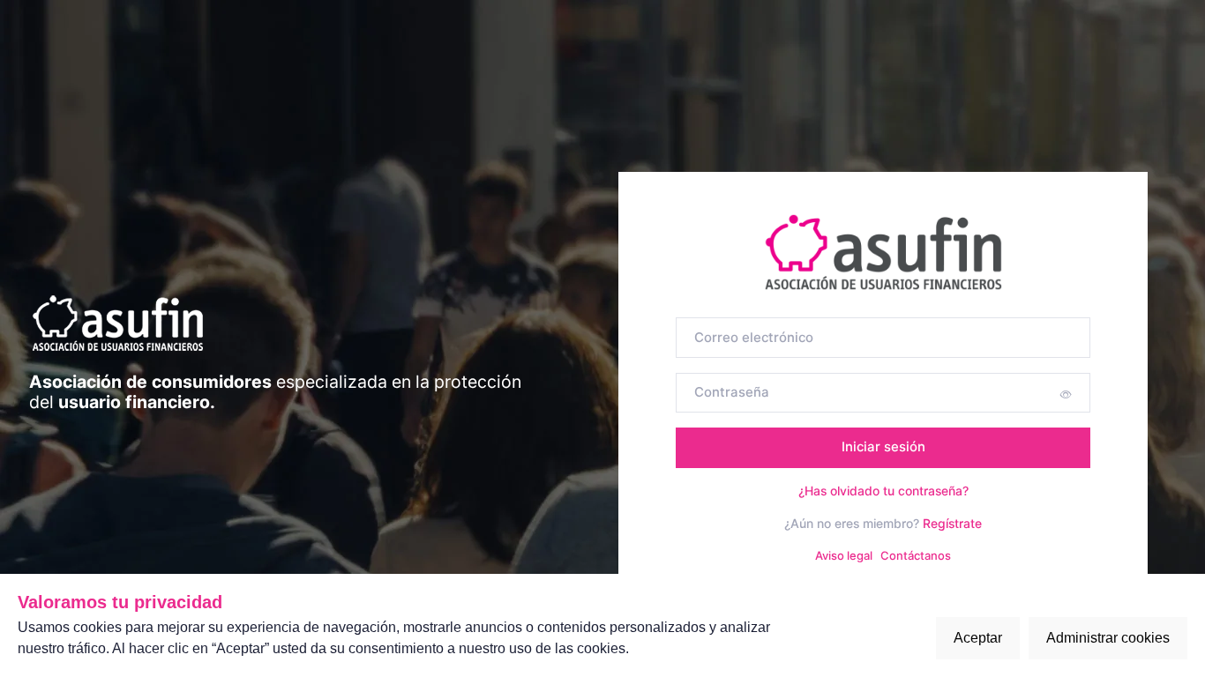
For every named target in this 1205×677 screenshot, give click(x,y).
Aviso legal (843, 555)
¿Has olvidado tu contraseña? (883, 490)
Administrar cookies (1108, 637)
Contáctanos (915, 555)
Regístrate (952, 523)
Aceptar (978, 637)
